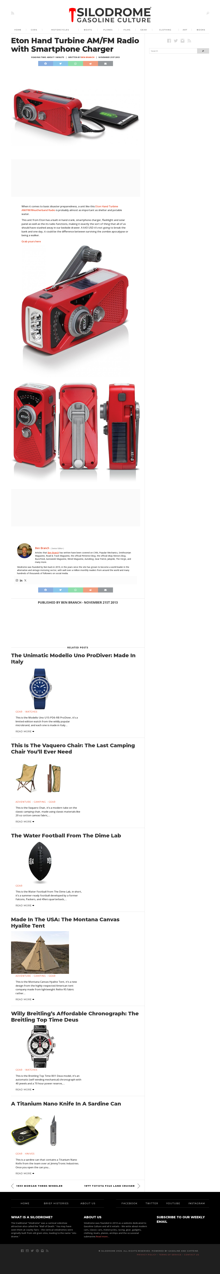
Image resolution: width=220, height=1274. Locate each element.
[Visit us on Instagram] (182, 40)
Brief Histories (56, 1203)
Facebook (130, 1203)
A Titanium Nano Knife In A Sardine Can (66, 1104)
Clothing (165, 30)
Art (185, 30)
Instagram (196, 1203)
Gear (143, 30)
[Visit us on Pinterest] (37, 1251)
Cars (34, 30)
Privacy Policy (147, 1254)
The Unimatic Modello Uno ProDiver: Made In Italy (73, 658)
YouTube (173, 1203)
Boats (88, 30)
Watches (31, 711)
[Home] (110, 15)
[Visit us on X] (176, 40)
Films (127, 30)
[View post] (40, 688)
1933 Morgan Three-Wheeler (39, 1185)
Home (17, 30)
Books (201, 30)
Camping (40, 802)
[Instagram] (17, 580)
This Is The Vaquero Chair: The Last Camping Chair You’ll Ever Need (73, 748)
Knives (30, 1153)
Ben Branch (87, 57)
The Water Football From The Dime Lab (66, 835)
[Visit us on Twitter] (32, 1251)
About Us (88, 1203)
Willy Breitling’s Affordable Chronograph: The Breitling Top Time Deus (75, 1016)
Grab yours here (31, 241)
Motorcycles (60, 30)
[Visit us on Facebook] (169, 40)
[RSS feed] (12, 13)
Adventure (23, 802)
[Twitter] (25, 580)
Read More (24, 731)
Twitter (152, 1203)
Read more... (102, 1236)
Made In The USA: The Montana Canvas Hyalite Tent (65, 922)
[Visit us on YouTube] (27, 1251)
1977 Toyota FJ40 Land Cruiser (109, 1185)
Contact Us (191, 1254)
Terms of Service (170, 1254)
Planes (108, 30)
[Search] (208, 13)
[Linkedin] (21, 580)
